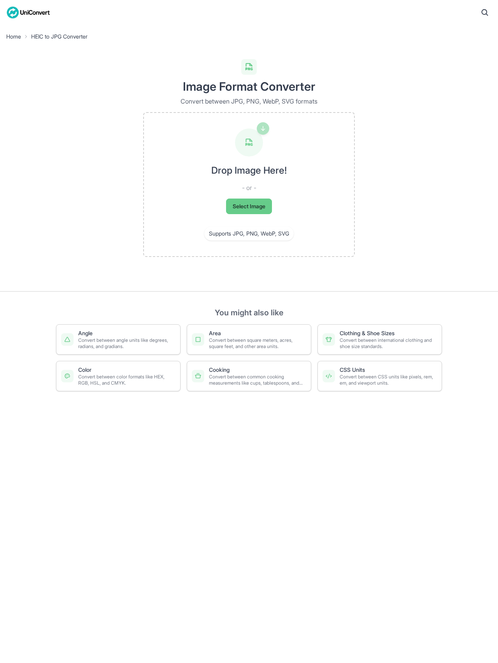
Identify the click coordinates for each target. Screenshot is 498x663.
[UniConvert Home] (28, 12)
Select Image (249, 206)
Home (13, 36)
